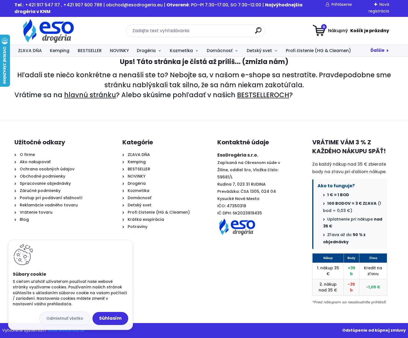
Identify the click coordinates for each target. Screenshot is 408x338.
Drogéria (146, 50)
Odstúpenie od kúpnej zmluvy (374, 330)
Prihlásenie (341, 4)
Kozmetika (181, 50)
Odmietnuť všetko (64, 318)
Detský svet (259, 50)
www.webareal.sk (66, 330)
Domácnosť (220, 50)
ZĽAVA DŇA (30, 50)
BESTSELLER (90, 50)
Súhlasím (110, 318)
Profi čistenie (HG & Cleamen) (318, 50)
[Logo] (48, 31)
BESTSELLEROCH (263, 94)
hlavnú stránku (90, 94)
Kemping (59, 50)
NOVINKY (119, 50)
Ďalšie (377, 50)
